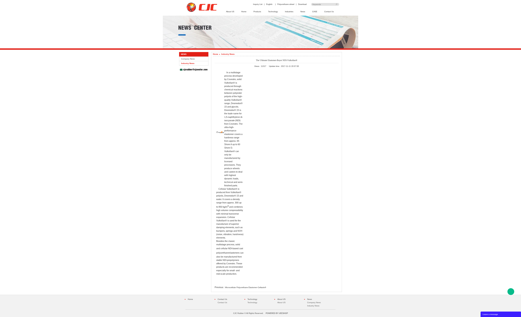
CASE (314, 11)
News (302, 11)
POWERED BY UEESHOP (277, 313)
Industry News (187, 63)
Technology (273, 11)
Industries (289, 11)
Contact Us (329, 11)
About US (230, 11)
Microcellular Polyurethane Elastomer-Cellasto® (245, 287)
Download (302, 4)
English (269, 4)
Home (243, 11)
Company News (188, 59)
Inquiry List (257, 4)
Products (257, 11)
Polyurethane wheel (285, 4)
